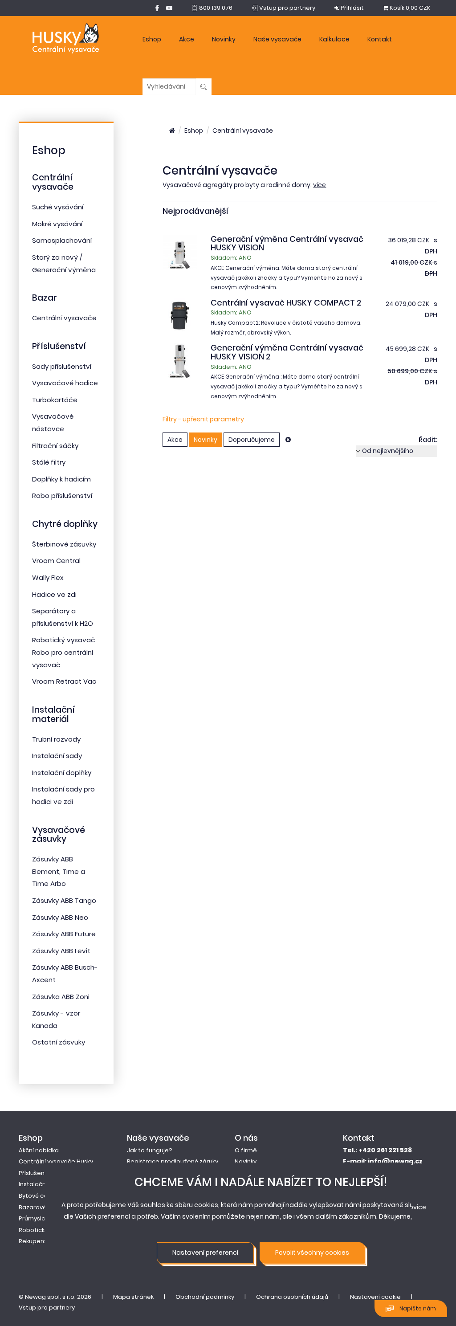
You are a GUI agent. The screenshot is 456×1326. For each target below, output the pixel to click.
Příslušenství (59, 346)
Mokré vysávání (57, 223)
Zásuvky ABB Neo (60, 917)
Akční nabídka (39, 1150)
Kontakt (379, 39)
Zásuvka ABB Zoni (61, 996)
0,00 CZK (410, 8)
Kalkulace (334, 39)
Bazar (44, 298)
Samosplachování (62, 240)
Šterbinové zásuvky (64, 544)
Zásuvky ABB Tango (64, 900)
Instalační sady (57, 755)
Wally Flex (48, 577)
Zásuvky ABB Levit (61, 950)
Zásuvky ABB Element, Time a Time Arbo (58, 871)
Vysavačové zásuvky (58, 834)
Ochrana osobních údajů (292, 1297)
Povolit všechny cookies (312, 1252)
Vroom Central (56, 560)
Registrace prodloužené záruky (172, 1161)
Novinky (224, 39)
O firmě (246, 1150)
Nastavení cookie (375, 1297)
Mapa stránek (133, 1297)
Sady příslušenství (61, 366)
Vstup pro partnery (47, 1307)
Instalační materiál (53, 714)
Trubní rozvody (56, 739)
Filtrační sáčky (55, 445)
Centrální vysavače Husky (56, 1161)
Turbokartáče (54, 399)
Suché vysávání (57, 207)
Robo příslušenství (62, 495)
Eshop (151, 39)
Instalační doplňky (61, 772)
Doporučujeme (251, 439)
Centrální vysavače (52, 182)
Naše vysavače (277, 39)
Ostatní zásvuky (58, 1042)
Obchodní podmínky (204, 1297)
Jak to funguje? (149, 1150)
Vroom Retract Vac (64, 681)
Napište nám (417, 1308)
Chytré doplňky (65, 524)
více (319, 184)
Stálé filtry (48, 462)
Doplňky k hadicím (61, 479)
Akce (186, 39)
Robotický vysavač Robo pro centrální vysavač (63, 652)
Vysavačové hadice (65, 383)
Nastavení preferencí (205, 1252)
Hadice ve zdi (54, 594)
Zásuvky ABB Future (64, 933)
